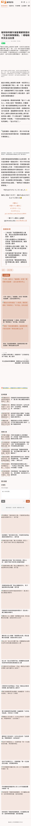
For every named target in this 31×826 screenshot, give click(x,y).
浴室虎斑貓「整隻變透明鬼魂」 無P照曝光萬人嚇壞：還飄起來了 (16, 262)
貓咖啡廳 (9, 270)
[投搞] (24, 2)
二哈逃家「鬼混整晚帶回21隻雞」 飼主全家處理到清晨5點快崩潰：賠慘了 (16, 235)
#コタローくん (15, 208)
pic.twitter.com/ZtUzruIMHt (15, 213)
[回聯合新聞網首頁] (3, 2)
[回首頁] (7, 2)
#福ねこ (15, 203)
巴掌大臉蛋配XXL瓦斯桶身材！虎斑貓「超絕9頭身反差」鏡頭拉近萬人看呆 (16, 241)
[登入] (26, 2)
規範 (3, 501)
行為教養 (17, 6)
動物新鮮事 (4, 6)
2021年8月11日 (21, 221)
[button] (22, 2)
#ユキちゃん (15, 211)
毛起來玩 (11, 6)
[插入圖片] (24, 501)
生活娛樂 (24, 6)
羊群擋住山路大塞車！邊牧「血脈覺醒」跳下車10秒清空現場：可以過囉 (16, 248)
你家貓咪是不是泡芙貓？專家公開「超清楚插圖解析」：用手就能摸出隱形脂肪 (16, 255)
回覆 (28, 501)
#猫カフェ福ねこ (15, 206)
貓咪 (3, 270)
